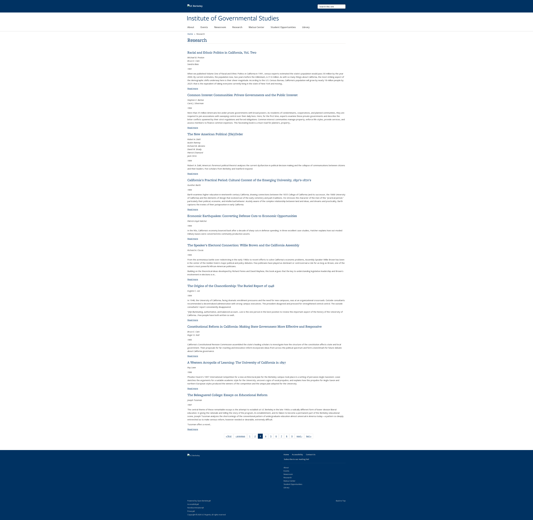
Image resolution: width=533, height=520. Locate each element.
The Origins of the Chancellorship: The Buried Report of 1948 (230, 286)
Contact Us (310, 454)
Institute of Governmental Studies (233, 18)
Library (306, 27)
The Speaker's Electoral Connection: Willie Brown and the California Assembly (243, 245)
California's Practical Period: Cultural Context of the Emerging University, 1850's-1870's (249, 180)
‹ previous (241, 437)
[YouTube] (206, 460)
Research (237, 27)
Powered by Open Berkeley (199, 501)
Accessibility (297, 454)
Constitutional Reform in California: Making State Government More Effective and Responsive (254, 326)
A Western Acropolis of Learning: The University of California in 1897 (236, 362)
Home (190, 34)
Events (204, 27)
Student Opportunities (283, 27)
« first (229, 437)
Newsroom (220, 27)
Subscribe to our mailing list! (296, 459)
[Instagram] (211, 460)
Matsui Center (257, 27)
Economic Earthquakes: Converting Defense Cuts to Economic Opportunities (242, 216)
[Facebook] (190, 460)
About (191, 27)
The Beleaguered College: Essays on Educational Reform (227, 395)
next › (300, 437)
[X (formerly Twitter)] (195, 460)
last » (309, 437)
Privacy (191, 511)
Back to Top (341, 500)
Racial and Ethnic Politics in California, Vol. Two (221, 52)
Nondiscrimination (195, 508)
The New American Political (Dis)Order (215, 134)
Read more (192, 88)
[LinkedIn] (201, 460)
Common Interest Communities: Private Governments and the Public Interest (242, 95)
